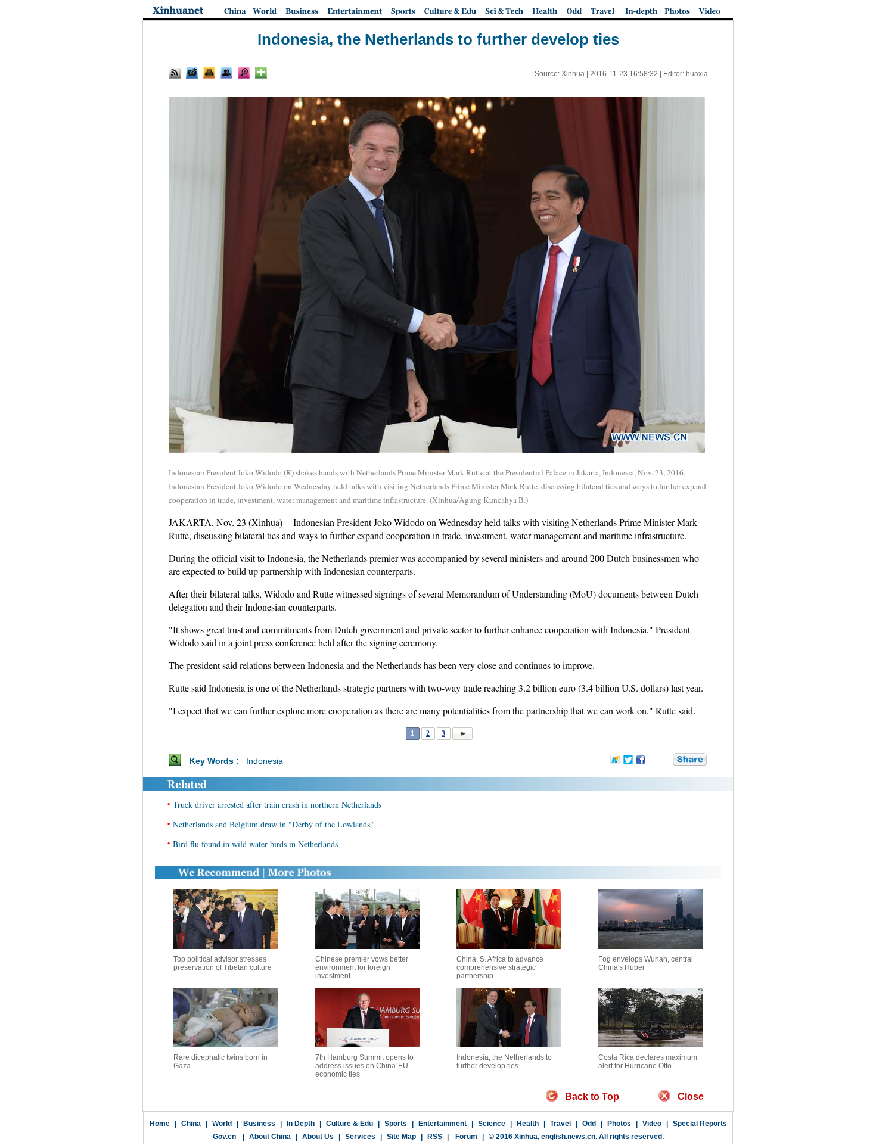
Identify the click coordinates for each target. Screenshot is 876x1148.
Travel (560, 1123)
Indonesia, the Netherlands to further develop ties (504, 1061)
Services (360, 1137)
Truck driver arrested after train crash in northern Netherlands (277, 804)
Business (259, 1123)
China (191, 1123)
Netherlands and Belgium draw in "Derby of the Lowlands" (273, 824)
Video (651, 1123)
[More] (261, 73)
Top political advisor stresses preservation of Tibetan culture (222, 963)
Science (491, 1123)
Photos (619, 1123)
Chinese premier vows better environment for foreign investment (361, 967)
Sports (395, 1123)
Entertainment (442, 1123)
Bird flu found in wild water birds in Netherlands (255, 844)
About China (270, 1137)
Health (528, 1123)
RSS (434, 1137)
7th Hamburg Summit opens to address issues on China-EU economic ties (364, 1065)
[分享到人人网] (664, 760)
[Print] (209, 73)
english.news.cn (568, 1137)
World (222, 1123)
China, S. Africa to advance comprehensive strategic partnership (499, 967)
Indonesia (264, 761)
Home (160, 1123)
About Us (318, 1137)
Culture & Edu (349, 1123)
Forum (465, 1137)
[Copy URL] (226, 73)
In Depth (301, 1123)
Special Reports (700, 1123)
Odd (589, 1123)
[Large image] (244, 73)
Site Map (401, 1137)
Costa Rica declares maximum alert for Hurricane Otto (647, 1061)
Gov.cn (224, 1137)
